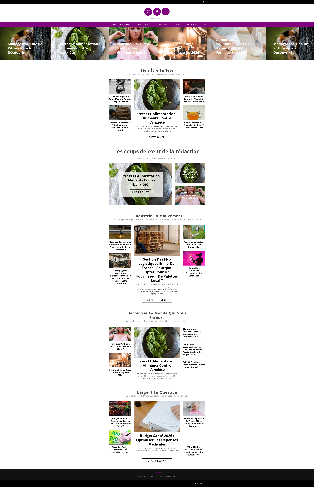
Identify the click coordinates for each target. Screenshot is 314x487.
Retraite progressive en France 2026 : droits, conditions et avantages (194, 422)
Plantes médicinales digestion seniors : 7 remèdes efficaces (194, 125)
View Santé (157, 137)
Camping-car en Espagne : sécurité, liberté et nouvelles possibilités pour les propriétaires (193, 349)
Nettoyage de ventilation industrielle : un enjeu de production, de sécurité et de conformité (120, 277)
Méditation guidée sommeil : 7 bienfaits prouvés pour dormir (193, 99)
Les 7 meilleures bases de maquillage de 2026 (120, 372)
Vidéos (152, 477)
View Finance (157, 461)
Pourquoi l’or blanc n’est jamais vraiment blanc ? (120, 346)
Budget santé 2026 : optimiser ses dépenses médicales (157, 440)
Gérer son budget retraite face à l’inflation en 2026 (120, 449)
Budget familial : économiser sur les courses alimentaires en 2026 (120, 422)
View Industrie (157, 300)
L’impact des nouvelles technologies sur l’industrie (194, 272)
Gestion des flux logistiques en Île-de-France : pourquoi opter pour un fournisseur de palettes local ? (157, 270)
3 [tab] (165, 183)
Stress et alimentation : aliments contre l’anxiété (157, 118)
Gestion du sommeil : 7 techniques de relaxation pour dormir (120, 126)
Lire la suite (140, 192)
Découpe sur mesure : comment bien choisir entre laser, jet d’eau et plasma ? (120, 246)
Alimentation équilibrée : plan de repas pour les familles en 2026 (192, 333)
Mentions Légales (143, 477)
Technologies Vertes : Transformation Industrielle (194, 244)
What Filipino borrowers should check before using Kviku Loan (193, 451)
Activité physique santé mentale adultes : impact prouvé (120, 99)
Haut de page (198, 483)
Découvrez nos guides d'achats (166, 477)
